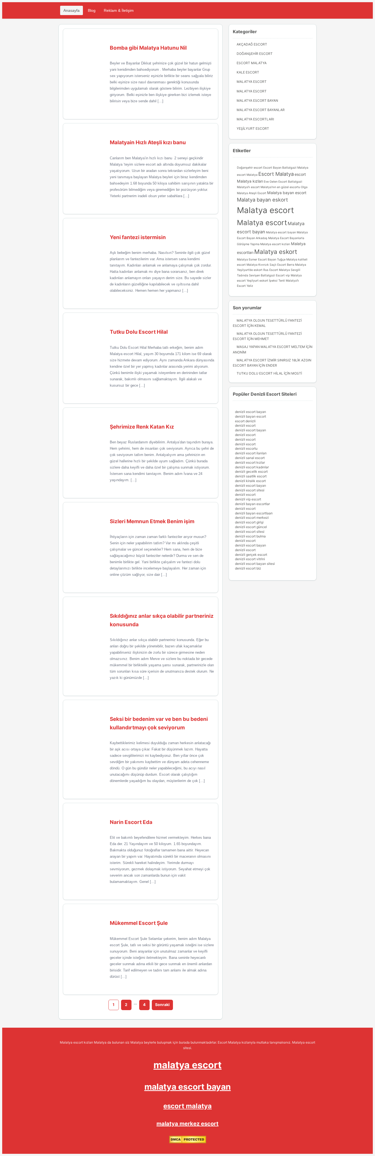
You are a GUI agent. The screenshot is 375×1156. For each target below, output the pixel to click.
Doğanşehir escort (249, 167)
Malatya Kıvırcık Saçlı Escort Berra (270, 265)
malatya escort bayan (187, 1087)
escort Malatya (247, 175)
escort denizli (245, 421)
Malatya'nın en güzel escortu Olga (284, 187)
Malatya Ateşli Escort (251, 193)
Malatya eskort (275, 251)
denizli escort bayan (250, 412)
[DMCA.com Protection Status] (187, 1142)
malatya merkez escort (187, 1123)
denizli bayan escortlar (252, 504)
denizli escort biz (248, 568)
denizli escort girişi (249, 522)
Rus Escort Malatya (276, 270)
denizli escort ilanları (251, 453)
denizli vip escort (248, 499)
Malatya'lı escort (248, 187)
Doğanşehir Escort (255, 54)
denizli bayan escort (250, 416)
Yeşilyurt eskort (257, 280)
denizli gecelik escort (251, 471)
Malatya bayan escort (286, 192)
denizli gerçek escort (251, 554)
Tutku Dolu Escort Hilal (260, 373)
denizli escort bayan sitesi (255, 564)
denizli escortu (246, 448)
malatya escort (187, 1064)
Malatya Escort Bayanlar (261, 110)
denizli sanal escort (250, 458)
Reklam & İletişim (119, 10)
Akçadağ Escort (252, 44)
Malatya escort (265, 210)
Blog (92, 10)
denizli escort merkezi (252, 517)
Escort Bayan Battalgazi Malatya (285, 167)
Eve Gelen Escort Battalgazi (283, 181)
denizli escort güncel (251, 527)
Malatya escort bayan (281, 232)
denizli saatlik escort (251, 476)
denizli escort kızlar (250, 462)
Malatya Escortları (255, 119)
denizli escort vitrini (250, 559)
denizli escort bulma (250, 536)
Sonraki (162, 1004)
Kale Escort (248, 72)
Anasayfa (71, 10)
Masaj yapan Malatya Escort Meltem (271, 347)
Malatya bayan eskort (262, 200)
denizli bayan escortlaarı (254, 513)
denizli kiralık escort (250, 481)
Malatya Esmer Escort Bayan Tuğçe (261, 259)
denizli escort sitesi (249, 490)
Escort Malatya (252, 63)
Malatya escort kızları (275, 244)
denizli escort (245, 425)
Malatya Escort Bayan (257, 100)
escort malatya (187, 1106)
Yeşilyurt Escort (253, 128)
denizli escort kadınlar (252, 467)
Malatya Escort (252, 82)
